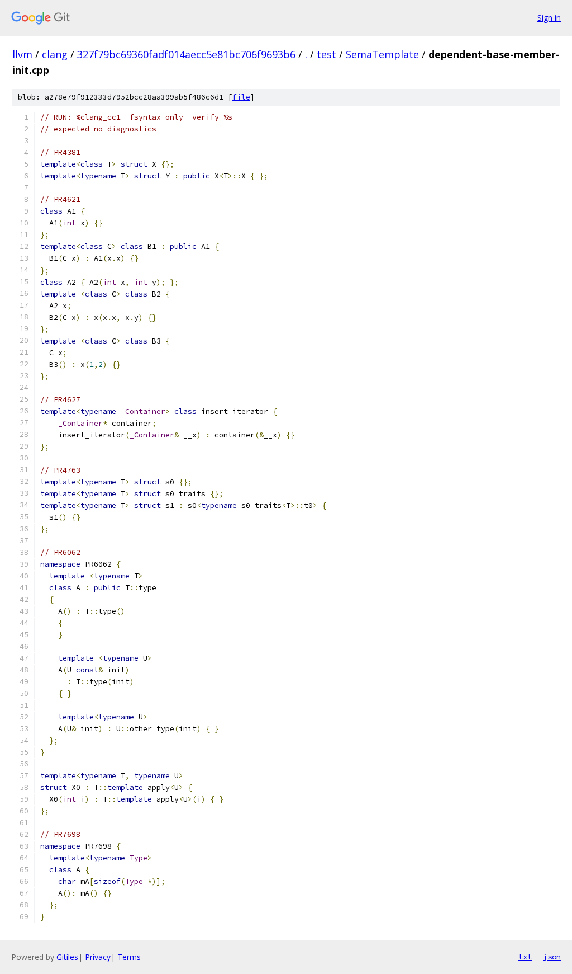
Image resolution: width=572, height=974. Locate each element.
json (552, 957)
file (241, 97)
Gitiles (67, 957)
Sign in (549, 17)
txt (525, 957)
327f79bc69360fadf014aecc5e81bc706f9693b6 (186, 54)
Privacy (98, 957)
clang (55, 54)
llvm (22, 54)
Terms (129, 957)
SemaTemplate (382, 54)
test (326, 54)
